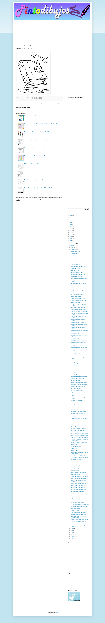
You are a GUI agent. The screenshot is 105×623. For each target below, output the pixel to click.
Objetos (22, 99)
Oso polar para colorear (76, 459)
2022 (71, 222)
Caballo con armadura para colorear (79, 278)
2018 (71, 228)
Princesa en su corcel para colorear (78, 298)
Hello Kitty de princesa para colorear (79, 340)
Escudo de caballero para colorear (78, 428)
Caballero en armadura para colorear (79, 384)
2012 (71, 240)
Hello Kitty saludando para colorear (78, 374)
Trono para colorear (75, 253)
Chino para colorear (75, 493)
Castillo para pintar (75, 257)
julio (72, 528)
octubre (72, 247)
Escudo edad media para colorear (78, 411)
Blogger (57, 612)
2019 (71, 226)
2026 (71, 215)
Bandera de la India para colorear (78, 472)
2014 (71, 236)
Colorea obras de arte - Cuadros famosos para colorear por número (39, 139)
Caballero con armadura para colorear (79, 433)
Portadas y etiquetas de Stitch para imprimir (34, 115)
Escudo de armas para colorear (78, 409)
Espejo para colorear (75, 251)
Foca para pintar (74, 448)
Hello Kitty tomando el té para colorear (79, 338)
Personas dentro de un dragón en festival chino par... (78, 517)
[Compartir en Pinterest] (41, 98)
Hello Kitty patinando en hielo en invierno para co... (78, 351)
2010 (71, 540)
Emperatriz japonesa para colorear (78, 521)
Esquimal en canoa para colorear (78, 465)
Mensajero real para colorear (77, 400)
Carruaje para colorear (76, 296)
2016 (71, 232)
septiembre (73, 249)
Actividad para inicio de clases (31, 171)
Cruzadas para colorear (76, 406)
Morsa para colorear (75, 463)
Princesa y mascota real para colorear (79, 300)
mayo (72, 530)
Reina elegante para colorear (77, 378)
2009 (71, 542)
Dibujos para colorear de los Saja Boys (33, 163)
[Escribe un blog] (37, 98)
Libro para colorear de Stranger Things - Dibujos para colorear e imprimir (40, 147)
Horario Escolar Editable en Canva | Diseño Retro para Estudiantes (39, 187)
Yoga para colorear (75, 470)
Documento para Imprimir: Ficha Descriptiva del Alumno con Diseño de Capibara (42, 123)
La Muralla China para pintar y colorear (79, 495)
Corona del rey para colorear (77, 416)
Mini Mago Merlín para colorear (77, 404)
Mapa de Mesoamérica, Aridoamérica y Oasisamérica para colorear (39, 179)
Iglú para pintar (74, 444)
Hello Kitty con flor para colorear (78, 371)
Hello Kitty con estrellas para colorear (79, 360)
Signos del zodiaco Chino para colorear (79, 519)
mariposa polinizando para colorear (78, 274)
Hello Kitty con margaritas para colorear (79, 345)
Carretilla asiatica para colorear (78, 491)
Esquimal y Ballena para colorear (78, 466)
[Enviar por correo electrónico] (35, 98)
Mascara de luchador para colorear (78, 478)
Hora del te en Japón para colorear (78, 497)
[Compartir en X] (38, 98)
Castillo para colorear (75, 302)
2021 (71, 224)
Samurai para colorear (76, 500)
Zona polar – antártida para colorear (79, 442)
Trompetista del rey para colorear (78, 386)
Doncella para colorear (76, 292)
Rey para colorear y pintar (76, 289)
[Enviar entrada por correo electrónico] (33, 97)
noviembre (73, 245)
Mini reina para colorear (76, 380)
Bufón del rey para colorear (77, 262)
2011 (71, 242)
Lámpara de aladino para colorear (78, 287)
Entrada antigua (59, 103)
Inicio (41, 103)
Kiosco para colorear (75, 260)
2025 (71, 217)
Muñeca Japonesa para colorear (78, 487)
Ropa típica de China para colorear (78, 512)
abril (72, 532)
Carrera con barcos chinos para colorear (80, 504)
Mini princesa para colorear (77, 390)
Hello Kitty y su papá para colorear (78, 309)
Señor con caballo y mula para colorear (79, 435)
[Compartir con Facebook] (40, 98)
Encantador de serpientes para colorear (79, 476)
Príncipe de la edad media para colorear (80, 408)
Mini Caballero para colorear (77, 426)
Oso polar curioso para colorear (78, 455)
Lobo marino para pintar (76, 446)
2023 (71, 221)
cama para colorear (75, 285)
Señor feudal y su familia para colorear (79, 437)
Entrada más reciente (21, 103)
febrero (72, 536)
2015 (71, 234)
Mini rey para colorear (75, 388)
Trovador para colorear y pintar (77, 290)
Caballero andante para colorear (78, 402)
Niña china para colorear (76, 510)
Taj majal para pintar (75, 474)
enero (72, 538)
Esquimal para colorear (76, 468)
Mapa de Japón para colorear (77, 502)
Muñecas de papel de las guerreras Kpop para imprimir (36, 131)
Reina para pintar (74, 255)
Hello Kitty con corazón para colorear (79, 376)
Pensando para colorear (76, 268)
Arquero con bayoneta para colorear (79, 425)
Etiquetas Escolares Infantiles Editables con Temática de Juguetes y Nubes (41, 155)
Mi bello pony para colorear (77, 294)
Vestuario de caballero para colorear (79, 382)
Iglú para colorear (74, 450)
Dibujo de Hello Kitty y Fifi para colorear (79, 311)
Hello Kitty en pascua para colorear (78, 369)
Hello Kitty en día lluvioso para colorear (79, 364)
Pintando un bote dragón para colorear (79, 506)
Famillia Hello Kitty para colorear (78, 307)
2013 (71, 238)
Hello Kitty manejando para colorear (79, 322)
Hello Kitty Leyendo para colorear (78, 333)
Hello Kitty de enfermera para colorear (79, 372)
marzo (72, 534)
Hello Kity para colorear (76, 362)
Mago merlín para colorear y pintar (78, 283)
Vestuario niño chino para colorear (78, 514)
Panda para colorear (75, 508)
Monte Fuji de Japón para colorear (78, 489)
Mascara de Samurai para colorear (78, 483)
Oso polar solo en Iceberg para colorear (79, 457)
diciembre (73, 243)
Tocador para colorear (75, 270)
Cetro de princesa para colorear (78, 259)
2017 (71, 230)
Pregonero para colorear (76, 392)
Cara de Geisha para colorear (77, 523)
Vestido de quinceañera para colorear (79, 266)
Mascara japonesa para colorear (78, 485)
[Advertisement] (52, 31)
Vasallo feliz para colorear (76, 276)
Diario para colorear (75, 264)
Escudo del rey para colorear (77, 272)
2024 (71, 219)
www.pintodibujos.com (35, 199)
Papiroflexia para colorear (76, 498)
